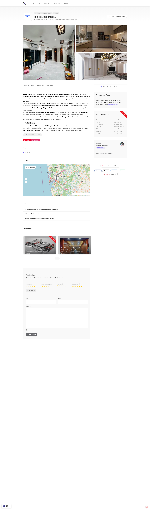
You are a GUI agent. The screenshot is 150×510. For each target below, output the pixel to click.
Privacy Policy (56, 3)
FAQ (43, 85)
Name (28, 298)
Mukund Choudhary (102, 145)
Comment (29, 306)
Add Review (49, 85)
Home (32, 3)
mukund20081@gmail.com (105, 153)
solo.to (39, 134)
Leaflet (73, 193)
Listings (66, 3)
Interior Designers (39, 13)
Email (60, 298)
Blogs (38, 3)
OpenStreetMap (80, 193)
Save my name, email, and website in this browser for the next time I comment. (48, 330)
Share (98, 170)
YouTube (28, 140)
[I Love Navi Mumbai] (24, 3)
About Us (46, 3)
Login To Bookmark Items (111, 165)
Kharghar (56, 13)
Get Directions (31, 167)
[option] (40, 246)
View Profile (100, 147)
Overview (26, 85)
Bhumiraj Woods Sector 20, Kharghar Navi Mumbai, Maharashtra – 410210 (57, 19)
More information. (113, 104)
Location (38, 85)
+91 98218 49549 (29, 134)
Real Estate (48, 13)
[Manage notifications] (146, 507)
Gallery (32, 85)
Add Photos (32, 290)
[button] (26, 178)
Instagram (36, 140)
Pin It (106, 174)
